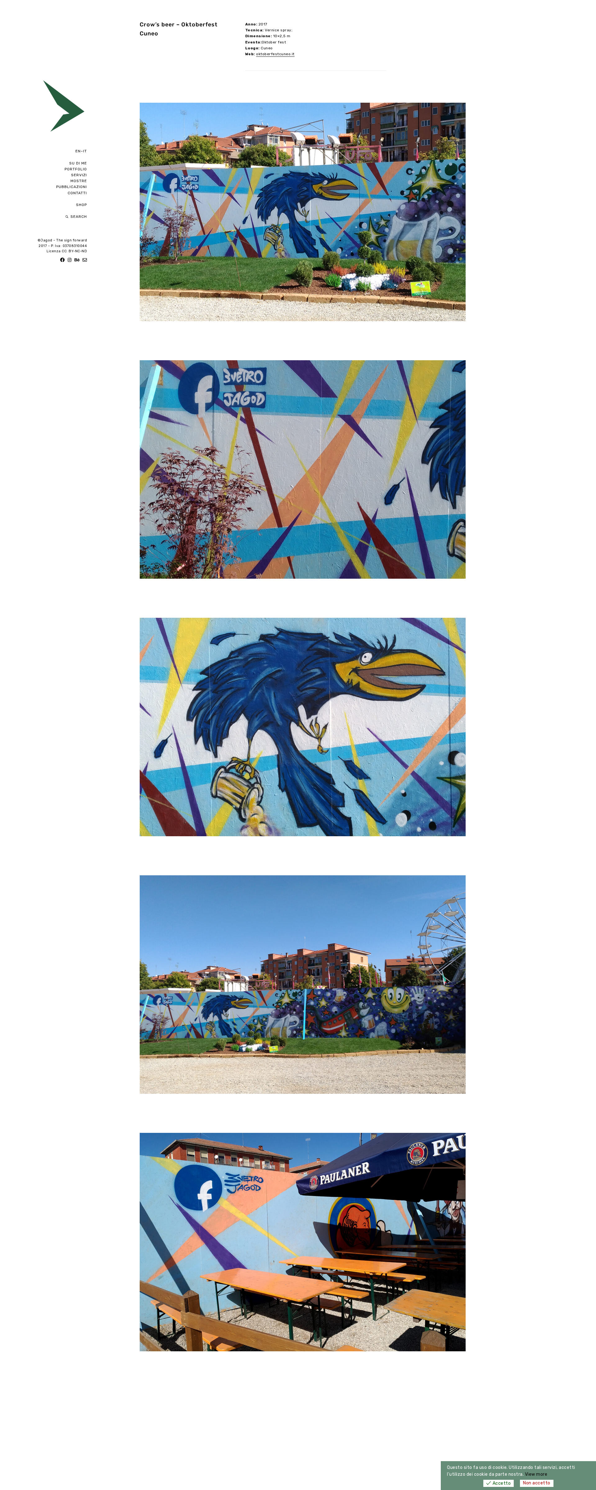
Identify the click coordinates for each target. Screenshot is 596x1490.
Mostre (78, 181)
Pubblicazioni (71, 187)
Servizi (79, 175)
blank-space (72, 199)
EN (78, 151)
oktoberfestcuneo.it (275, 54)
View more (536, 1474)
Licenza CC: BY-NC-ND (67, 251)
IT (85, 151)
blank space (73, 157)
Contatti (77, 193)
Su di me (78, 163)
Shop (81, 205)
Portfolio (76, 169)
